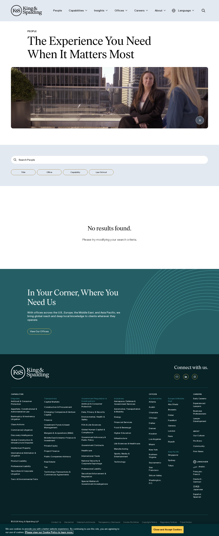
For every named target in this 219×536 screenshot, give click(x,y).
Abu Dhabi (173, 404)
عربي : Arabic (199, 466)
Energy (117, 417)
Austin (152, 407)
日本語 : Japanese (198, 487)
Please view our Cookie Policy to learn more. (49, 532)
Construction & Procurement (58, 407)
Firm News (198, 451)
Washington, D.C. (155, 481)
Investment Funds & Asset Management (56, 426)
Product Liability (19, 461)
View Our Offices (39, 331)
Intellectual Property (20, 448)
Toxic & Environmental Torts (24, 479)
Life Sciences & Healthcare (127, 443)
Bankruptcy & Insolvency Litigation (23, 417)
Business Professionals (199, 412)
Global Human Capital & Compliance (93, 431)
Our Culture (199, 435)
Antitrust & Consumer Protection (21, 402)
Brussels (172, 409)
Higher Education (122, 433)
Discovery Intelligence (22, 435)
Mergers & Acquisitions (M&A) (58, 433)
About (196, 431)
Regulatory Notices (168, 522)
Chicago (153, 418)
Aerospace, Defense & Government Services (125, 402)
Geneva (172, 425)
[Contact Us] (177, 376)
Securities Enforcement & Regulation (93, 475)
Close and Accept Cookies (167, 529)
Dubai (171, 415)
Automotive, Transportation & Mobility (127, 410)
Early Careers (199, 398)
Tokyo (171, 465)
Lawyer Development (199, 419)
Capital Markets (51, 402)
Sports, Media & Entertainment (122, 455)
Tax (45, 467)
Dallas (152, 423)
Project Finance (51, 451)
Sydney (171, 460)
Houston (153, 433)
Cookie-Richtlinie (131, 522)
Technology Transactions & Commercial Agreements (57, 473)
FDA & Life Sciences (91, 425)
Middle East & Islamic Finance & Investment (59, 439)
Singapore (173, 455)
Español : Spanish (197, 495)
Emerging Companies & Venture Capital (59, 413)
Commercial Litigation (22, 430)
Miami (152, 444)
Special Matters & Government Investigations (94, 482)
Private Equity (50, 446)
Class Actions (17, 424)
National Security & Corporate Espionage (91, 462)
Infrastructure (120, 438)
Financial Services (123, 422)
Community (198, 446)
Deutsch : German (197, 480)
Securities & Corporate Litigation (22, 472)
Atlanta (152, 402)
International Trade (90, 456)
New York (153, 450)
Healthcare (86, 450)
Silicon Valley (155, 475)
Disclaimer (69, 522)
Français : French (198, 472)
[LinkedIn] (186, 376)
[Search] (15, 160)
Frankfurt (172, 420)
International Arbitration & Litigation (23, 454)
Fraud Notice (186, 522)
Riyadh (171, 441)
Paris (170, 436)
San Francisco (153, 468)
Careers (197, 394)
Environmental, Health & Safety (93, 418)
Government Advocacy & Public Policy (93, 438)
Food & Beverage (122, 427)
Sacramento (155, 462)
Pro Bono (197, 441)
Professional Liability (21, 466)
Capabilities (17, 394)
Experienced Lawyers (199, 404)
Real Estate (49, 462)
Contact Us (56, 522)
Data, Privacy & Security (93, 412)
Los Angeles (155, 439)
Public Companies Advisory (57, 456)
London (171, 431)
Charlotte (153, 412)
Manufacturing (121, 449)
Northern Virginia (153, 455)
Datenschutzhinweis (86, 522)
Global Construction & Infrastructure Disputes (22, 441)
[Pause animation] (200, 120)
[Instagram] (194, 376)
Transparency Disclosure (109, 522)
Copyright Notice (149, 522)
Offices (153, 394)
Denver (152, 428)
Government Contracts (92, 445)
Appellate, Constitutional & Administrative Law (24, 410)
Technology (119, 462)
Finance (48, 420)
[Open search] (203, 10)
